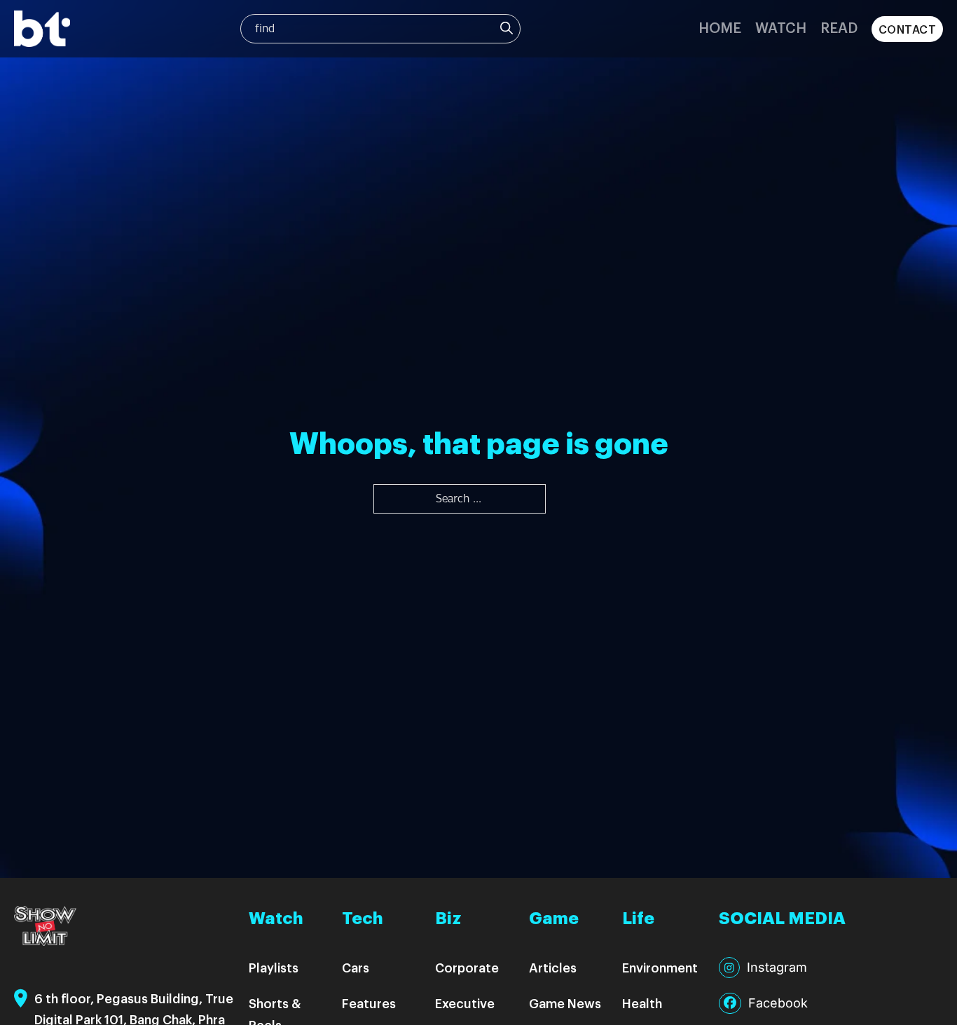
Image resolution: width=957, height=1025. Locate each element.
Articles (553, 967)
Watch (780, 27)
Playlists (273, 967)
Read (839, 27)
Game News (565, 1003)
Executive (465, 1003)
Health (642, 1003)
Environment (660, 967)
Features (369, 1003)
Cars (355, 967)
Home (719, 27)
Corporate (467, 967)
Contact (908, 29)
